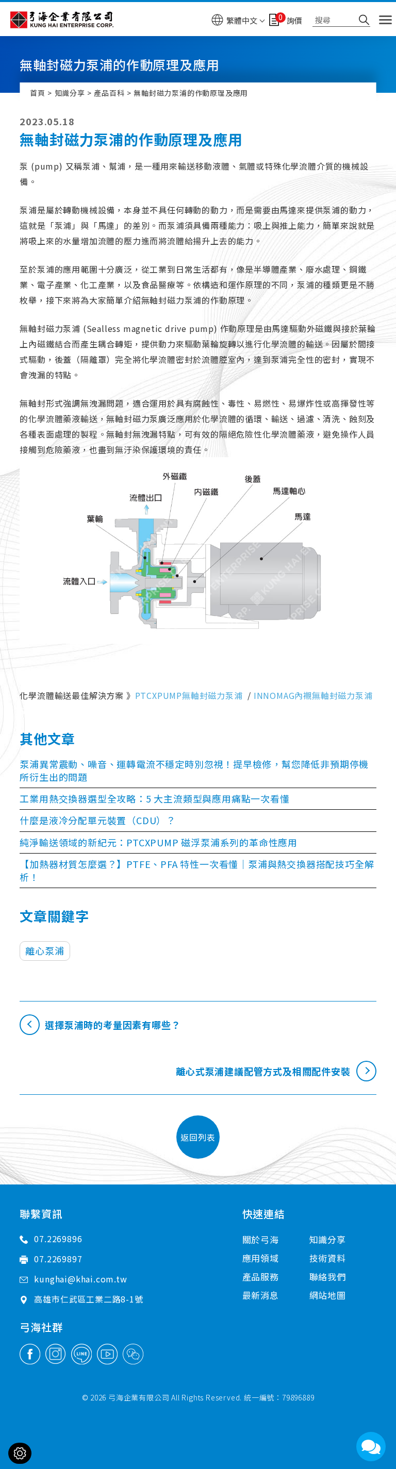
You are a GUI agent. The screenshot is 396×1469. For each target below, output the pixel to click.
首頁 (37, 93)
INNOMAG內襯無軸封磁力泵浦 (313, 695)
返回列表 (197, 1137)
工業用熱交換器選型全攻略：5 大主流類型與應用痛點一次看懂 (154, 798)
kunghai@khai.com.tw (80, 1279)
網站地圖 (327, 1295)
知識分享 (70, 93)
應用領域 (260, 1257)
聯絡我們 (327, 1276)
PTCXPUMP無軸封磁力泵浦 (189, 695)
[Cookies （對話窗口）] (19, 1453)
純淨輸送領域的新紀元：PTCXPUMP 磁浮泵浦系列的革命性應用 (159, 842)
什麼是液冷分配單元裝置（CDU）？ (98, 820)
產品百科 (109, 93)
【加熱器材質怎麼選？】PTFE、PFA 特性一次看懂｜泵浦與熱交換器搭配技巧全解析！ (197, 870)
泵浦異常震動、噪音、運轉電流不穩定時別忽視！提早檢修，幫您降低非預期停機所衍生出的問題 (194, 770)
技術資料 (327, 1257)
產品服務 (260, 1276)
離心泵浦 (44, 950)
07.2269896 (58, 1238)
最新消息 (260, 1295)
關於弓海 (260, 1239)
